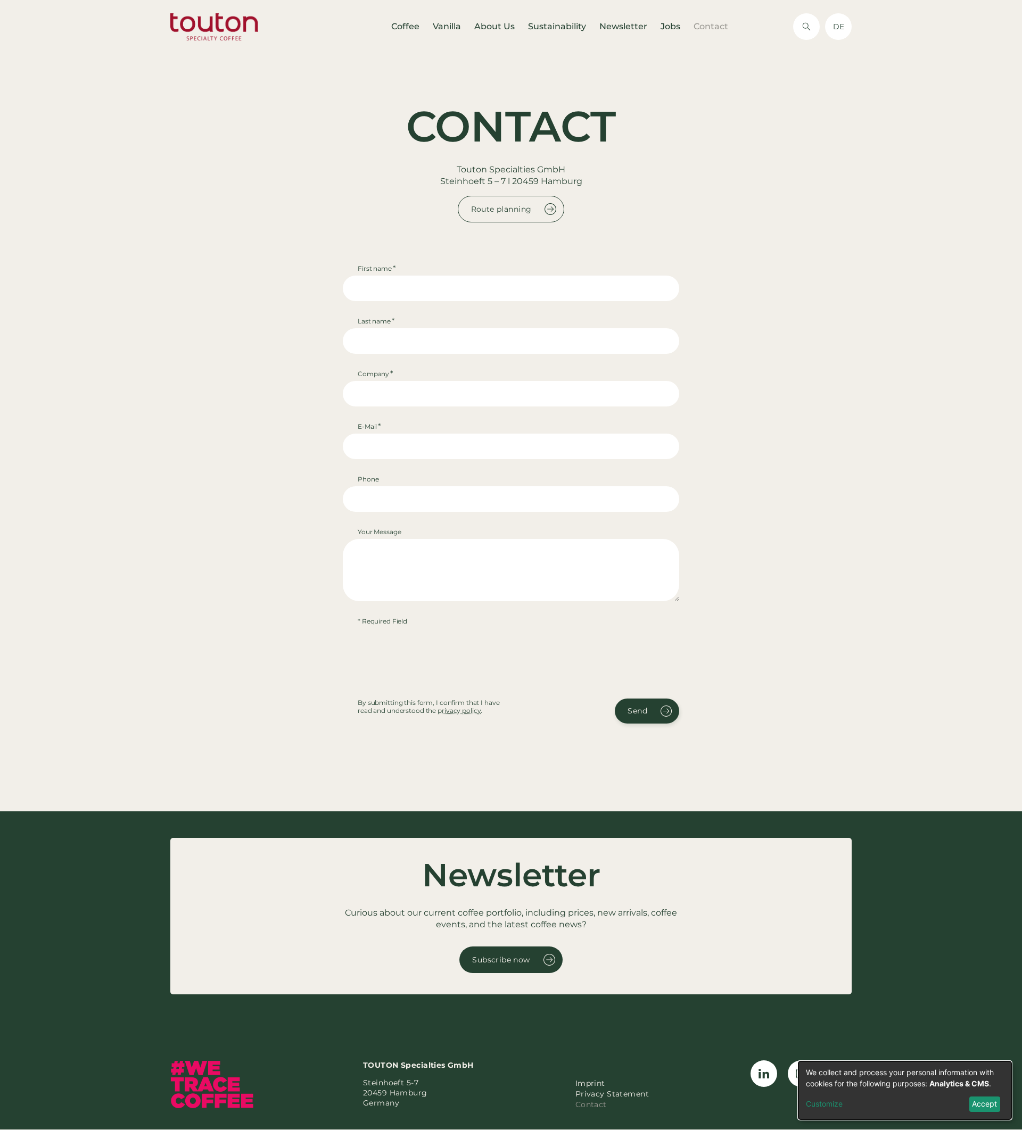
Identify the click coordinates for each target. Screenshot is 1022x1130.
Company (373, 374)
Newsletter (623, 26)
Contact (711, 26)
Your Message (379, 532)
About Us (494, 26)
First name (375, 268)
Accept (984, 1103)
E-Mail (367, 426)
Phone (368, 479)
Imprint (590, 1083)
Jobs (670, 26)
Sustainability (557, 26)
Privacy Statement (612, 1094)
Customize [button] (824, 1103)
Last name (374, 321)
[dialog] (904, 1090)
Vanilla (447, 26)
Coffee (405, 26)
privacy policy (459, 710)
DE (838, 26)
